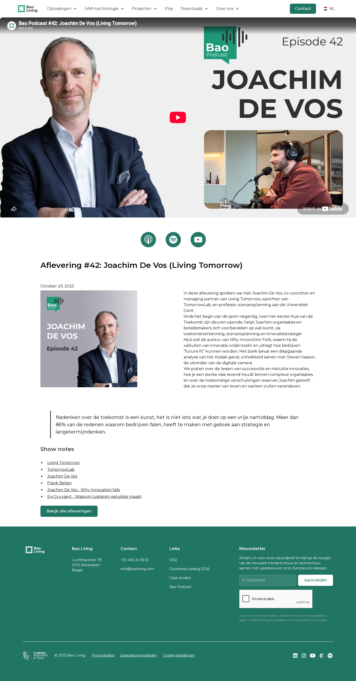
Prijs (169, 8)
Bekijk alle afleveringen (69, 511)
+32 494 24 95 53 (135, 560)
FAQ (173, 560)
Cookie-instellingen (179, 655)
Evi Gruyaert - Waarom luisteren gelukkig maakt (94, 496)
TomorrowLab (61, 469)
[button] (62, 8)
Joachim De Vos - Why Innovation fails (83, 490)
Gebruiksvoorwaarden (138, 655)
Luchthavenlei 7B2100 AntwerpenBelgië (87, 565)
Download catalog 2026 (189, 569)
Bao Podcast (180, 587)
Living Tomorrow (63, 462)
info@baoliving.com (137, 569)
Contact (303, 8)
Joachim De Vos (62, 476)
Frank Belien (59, 483)
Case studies (180, 578)
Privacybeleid (313, 615)
